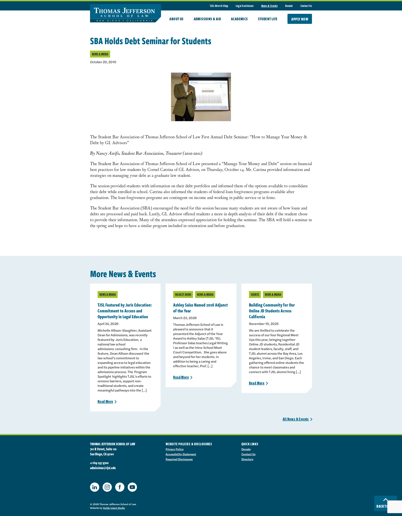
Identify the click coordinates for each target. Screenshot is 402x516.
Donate (289, 6)
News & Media (100, 54)
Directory (247, 459)
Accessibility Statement (181, 454)
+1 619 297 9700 (99, 462)
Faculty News (183, 294)
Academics (239, 19)
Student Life (268, 19)
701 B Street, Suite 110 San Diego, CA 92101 (103, 452)
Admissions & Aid (207, 19)
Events (255, 294)
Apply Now (299, 19)
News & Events (269, 6)
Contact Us (306, 6)
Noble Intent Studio (114, 508)
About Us (176, 19)
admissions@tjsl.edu (103, 467)
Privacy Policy (175, 449)
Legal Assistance (245, 6)
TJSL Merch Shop (219, 6)
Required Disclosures (179, 459)
